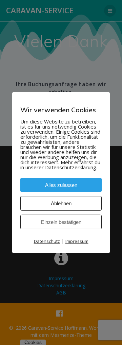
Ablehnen (61, 203)
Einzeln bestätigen (61, 222)
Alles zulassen (61, 185)
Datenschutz (47, 241)
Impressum (76, 241)
